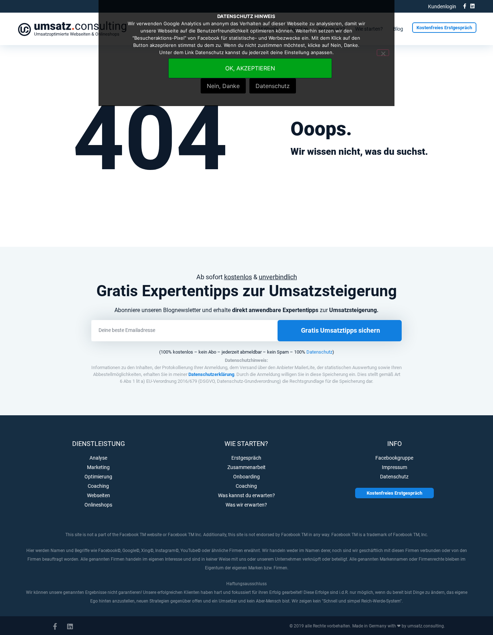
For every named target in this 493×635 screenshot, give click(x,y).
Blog (398, 29)
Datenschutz (319, 352)
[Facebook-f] (464, 6)
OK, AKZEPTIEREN (250, 68)
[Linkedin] (472, 6)
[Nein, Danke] (383, 52)
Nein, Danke (223, 85)
